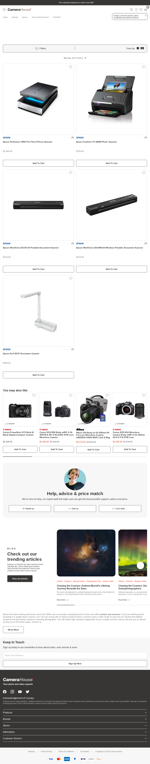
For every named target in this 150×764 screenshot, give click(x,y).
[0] (145, 9)
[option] (20, 422)
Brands (15, 17)
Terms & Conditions (66, 752)
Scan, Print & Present (40, 17)
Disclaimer (85, 752)
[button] (75, 57)
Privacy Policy (46, 752)
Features (67, 581)
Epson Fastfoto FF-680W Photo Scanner (96, 142)
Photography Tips (94, 581)
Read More (61, 600)
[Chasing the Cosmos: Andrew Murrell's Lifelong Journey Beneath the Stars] (86, 553)
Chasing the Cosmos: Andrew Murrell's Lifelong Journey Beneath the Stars (83, 587)
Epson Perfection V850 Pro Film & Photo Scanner (27, 142)
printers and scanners (110, 614)
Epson (24, 17)
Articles (60, 581)
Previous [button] (50, 565)
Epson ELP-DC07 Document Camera (21, 353)
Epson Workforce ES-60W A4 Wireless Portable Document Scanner (109, 248)
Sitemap (31, 752)
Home (5, 17)
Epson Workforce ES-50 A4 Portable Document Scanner (31, 248)
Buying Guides (79, 581)
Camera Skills (108, 581)
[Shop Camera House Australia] (62, 9)
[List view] (138, 48)
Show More (13, 630)
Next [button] (140, 565)
